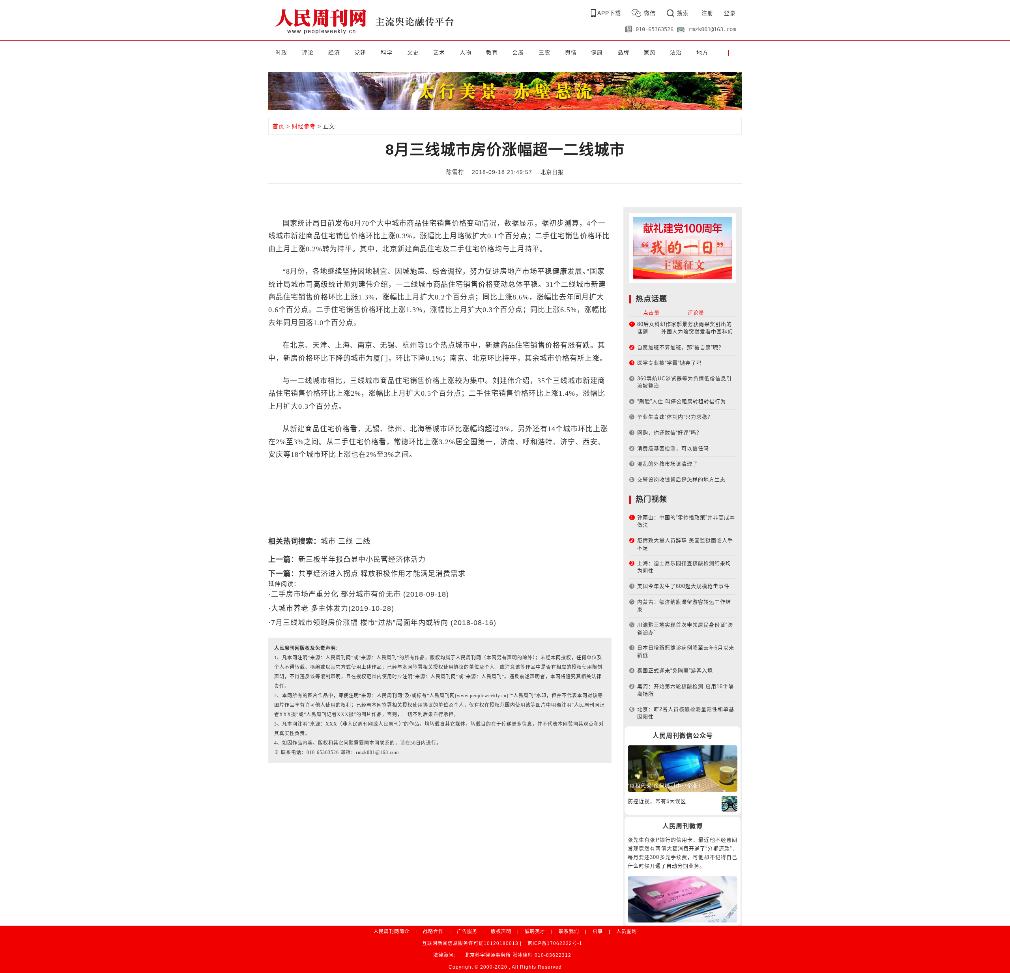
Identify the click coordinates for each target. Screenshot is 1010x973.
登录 (730, 13)
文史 (413, 52)
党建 (360, 52)
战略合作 (433, 931)
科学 (387, 52)
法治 (676, 52)
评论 (308, 52)
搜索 (683, 13)
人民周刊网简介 (392, 931)
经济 (334, 52)
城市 (328, 541)
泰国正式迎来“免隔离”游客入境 (675, 671)
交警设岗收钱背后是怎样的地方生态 (681, 480)
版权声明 (501, 931)
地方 (702, 52)
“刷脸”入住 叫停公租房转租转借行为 (681, 401)
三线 (345, 541)
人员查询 (626, 931)
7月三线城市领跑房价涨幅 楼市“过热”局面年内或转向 (361, 623)
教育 (492, 52)
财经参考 (304, 126)
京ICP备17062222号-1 (554, 943)
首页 (278, 126)
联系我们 (569, 931)
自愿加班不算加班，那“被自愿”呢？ (680, 347)
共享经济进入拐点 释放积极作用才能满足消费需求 (382, 574)
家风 (650, 52)
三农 (544, 52)
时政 (281, 52)
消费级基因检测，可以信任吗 (673, 448)
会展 (518, 52)
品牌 (623, 52)
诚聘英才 (535, 931)
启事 (598, 931)
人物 (465, 52)
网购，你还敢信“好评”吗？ (669, 433)
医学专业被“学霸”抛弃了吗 (669, 363)
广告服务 (467, 931)
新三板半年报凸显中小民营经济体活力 (362, 559)
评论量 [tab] (696, 313)
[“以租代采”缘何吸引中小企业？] (682, 768)
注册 (707, 13)
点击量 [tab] (651, 313)
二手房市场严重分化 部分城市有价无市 (337, 594)
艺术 (439, 52)
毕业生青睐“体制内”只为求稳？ (675, 417)
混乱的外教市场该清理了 (667, 464)
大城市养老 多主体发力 (309, 608)
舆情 (571, 52)
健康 (597, 52)
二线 (362, 541)
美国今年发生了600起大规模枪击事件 (683, 586)
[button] (728, 52)
